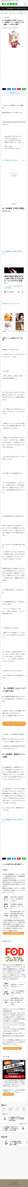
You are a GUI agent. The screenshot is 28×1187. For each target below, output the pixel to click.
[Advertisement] (14, 66)
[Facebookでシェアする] (9, 89)
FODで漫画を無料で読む (12, 1048)
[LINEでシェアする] (24, 89)
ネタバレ (18, 1109)
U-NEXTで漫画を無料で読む (13, 933)
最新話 (24, 1109)
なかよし (4, 1109)
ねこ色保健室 (6, 17)
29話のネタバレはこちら (11, 303)
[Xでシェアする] (4, 89)
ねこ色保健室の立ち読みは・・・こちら (13, 160)
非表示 (16, 92)
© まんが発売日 (14, 1182)
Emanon (17, 1184)
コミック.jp (8, 1094)
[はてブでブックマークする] (14, 89)
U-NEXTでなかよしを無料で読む (14, 723)
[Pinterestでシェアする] (19, 859)
